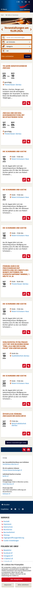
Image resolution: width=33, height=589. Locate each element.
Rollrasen (6, 494)
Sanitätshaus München (10, 464)
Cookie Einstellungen (11, 541)
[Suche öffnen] (22, 1)
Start (2, 15)
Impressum (7, 524)
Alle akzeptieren (17, 579)
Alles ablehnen (23, 585)
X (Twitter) (7, 559)
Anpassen (7, 585)
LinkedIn (7, 561)
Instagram (7, 556)
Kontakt (6, 521)
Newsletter (7, 550)
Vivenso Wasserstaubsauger (11, 470)
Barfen (5, 476)
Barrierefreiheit (9, 532)
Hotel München (7, 484)
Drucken (7, 505)
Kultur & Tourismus (13, 15)
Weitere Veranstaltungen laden (16, 442)
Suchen (27, 56)
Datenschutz (8, 527)
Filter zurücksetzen (8, 56)
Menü (4, 9)
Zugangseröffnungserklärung (14, 538)
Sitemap (7, 535)
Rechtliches (8, 530)
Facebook (7, 553)
